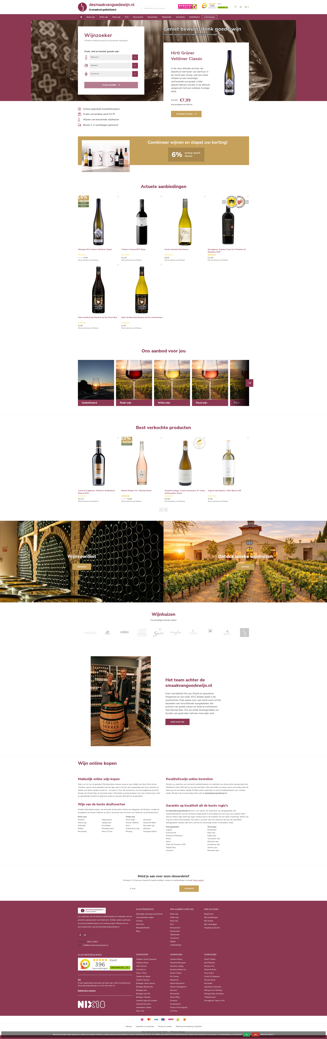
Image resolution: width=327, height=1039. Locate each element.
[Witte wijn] (172, 379)
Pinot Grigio (130, 819)
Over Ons (140, 924)
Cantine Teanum (142, 980)
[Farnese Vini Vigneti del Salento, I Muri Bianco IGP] (185, 463)
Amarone (169, 850)
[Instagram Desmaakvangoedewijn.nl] (85, 935)
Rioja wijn (211, 832)
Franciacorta (171, 832)
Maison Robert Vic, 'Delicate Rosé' (93, 490)
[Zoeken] (142, 8)
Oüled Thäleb (209, 959)
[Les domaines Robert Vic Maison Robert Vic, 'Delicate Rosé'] (98, 463)
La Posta (173, 1011)
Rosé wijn (116, 17)
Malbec (81, 828)
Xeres (168, 841)
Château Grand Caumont (146, 959)
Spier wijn (140, 1011)
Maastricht (174, 980)
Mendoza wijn (213, 841)
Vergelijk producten (212, 928)
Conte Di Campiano (212, 976)
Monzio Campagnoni (178, 987)
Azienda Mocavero (143, 1004)
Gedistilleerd (194, 17)
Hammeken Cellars (143, 1007)
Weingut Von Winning (213, 990)
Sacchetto (208, 983)
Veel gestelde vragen (145, 917)
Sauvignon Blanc (150, 831)
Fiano (128, 825)
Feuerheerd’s (175, 1004)
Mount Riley (175, 997)
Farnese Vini (209, 966)
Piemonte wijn (213, 850)
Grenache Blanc (149, 822)
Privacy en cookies (165, 1026)
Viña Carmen (141, 966)
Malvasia (146, 828)
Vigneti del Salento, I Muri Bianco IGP (181, 490)
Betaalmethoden (143, 928)
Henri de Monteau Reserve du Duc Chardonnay (141, 317)
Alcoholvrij (180, 17)
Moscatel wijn (149, 825)
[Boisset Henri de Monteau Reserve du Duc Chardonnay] (141, 290)
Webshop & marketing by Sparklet (188, 1026)
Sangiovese (106, 822)
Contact (139, 921)
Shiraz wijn (82, 822)
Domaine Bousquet (178, 962)
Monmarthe (174, 993)
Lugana (169, 830)
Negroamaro (107, 819)
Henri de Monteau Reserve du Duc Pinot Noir (97, 317)
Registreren (209, 914)
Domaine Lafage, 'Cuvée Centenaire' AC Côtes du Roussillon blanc (141, 491)
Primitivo (81, 819)
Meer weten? (198, 880)
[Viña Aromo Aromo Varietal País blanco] (185, 222)
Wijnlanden (166, 17)
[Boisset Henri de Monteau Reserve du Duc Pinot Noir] (98, 290)
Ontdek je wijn (184, 114)
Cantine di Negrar (143, 976)
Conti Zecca (141, 969)
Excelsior (173, 1000)
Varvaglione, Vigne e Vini (214, 1000)
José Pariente (209, 962)
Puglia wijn (211, 835)
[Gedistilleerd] (96, 379)
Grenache (147, 819)
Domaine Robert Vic (178, 969)
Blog (138, 931)
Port (127, 17)
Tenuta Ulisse (209, 980)
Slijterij (173, 941)
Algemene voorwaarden (145, 1026)
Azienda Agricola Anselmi (146, 1000)
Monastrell (82, 831)
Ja (246, 1034)
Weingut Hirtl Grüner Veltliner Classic (95, 249)
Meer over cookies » (267, 1034)
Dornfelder (106, 825)
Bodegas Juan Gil (143, 993)
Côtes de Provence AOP (175, 844)
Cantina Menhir (176, 959)
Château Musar (142, 962)
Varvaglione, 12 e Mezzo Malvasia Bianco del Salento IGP (227, 491)
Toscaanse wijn (213, 838)
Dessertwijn (152, 17)
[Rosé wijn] (210, 379)
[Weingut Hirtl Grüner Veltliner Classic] (98, 222)
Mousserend (138, 17)
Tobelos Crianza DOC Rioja (133, 249)
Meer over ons (177, 722)
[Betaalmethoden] (142, 1019)
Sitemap (129, 1026)
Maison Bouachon (177, 983)
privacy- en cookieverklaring (221, 1034)
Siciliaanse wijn (213, 844)
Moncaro (173, 990)
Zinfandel (82, 825)
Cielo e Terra (141, 973)
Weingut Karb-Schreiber (214, 993)
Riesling (129, 831)
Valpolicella (171, 847)
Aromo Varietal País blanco (177, 249)
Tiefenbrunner (210, 997)
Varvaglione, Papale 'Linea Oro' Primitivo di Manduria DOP (227, 250)
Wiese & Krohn (210, 969)
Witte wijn (103, 17)
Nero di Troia (107, 831)
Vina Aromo (209, 973)
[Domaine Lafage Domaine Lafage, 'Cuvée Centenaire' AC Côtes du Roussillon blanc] (141, 463)
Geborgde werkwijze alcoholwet (149, 914)
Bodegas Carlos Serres (145, 983)
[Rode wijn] (134, 379)
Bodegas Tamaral (143, 997)
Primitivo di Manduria (174, 835)
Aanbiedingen (209, 17)
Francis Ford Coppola (178, 1007)
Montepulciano (108, 828)
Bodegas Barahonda (144, 987)
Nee (255, 1034)
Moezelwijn (212, 830)
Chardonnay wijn (132, 828)
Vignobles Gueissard (212, 987)
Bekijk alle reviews (87, 990)
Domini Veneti (175, 973)
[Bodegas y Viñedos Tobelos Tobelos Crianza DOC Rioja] (141, 222)
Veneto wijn (212, 847)
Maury (168, 838)
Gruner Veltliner (132, 822)
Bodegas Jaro (141, 990)
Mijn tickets (208, 921)
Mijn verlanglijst (210, 924)
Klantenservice (145, 909)
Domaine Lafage (176, 966)
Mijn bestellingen (211, 917)
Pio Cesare (174, 976)
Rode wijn (91, 17)
